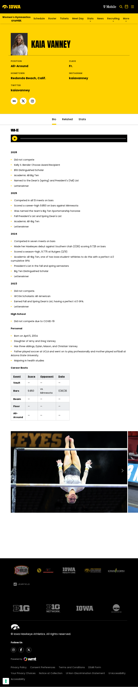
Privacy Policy (19, 667)
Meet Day (78, 18)
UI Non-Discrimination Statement (85, 673)
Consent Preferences (42, 667)
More (126, 18)
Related (67, 119)
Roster (52, 18)
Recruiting (113, 18)
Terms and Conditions (72, 667)
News (100, 18)
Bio (54, 119)
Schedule (39, 18)
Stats (90, 18)
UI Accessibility (117, 673)
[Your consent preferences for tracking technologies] (6, 681)
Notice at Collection (50, 673)
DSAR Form (94, 667)
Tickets (64, 19)
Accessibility (18, 679)
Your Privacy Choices (23, 673)
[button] (122, 470)
